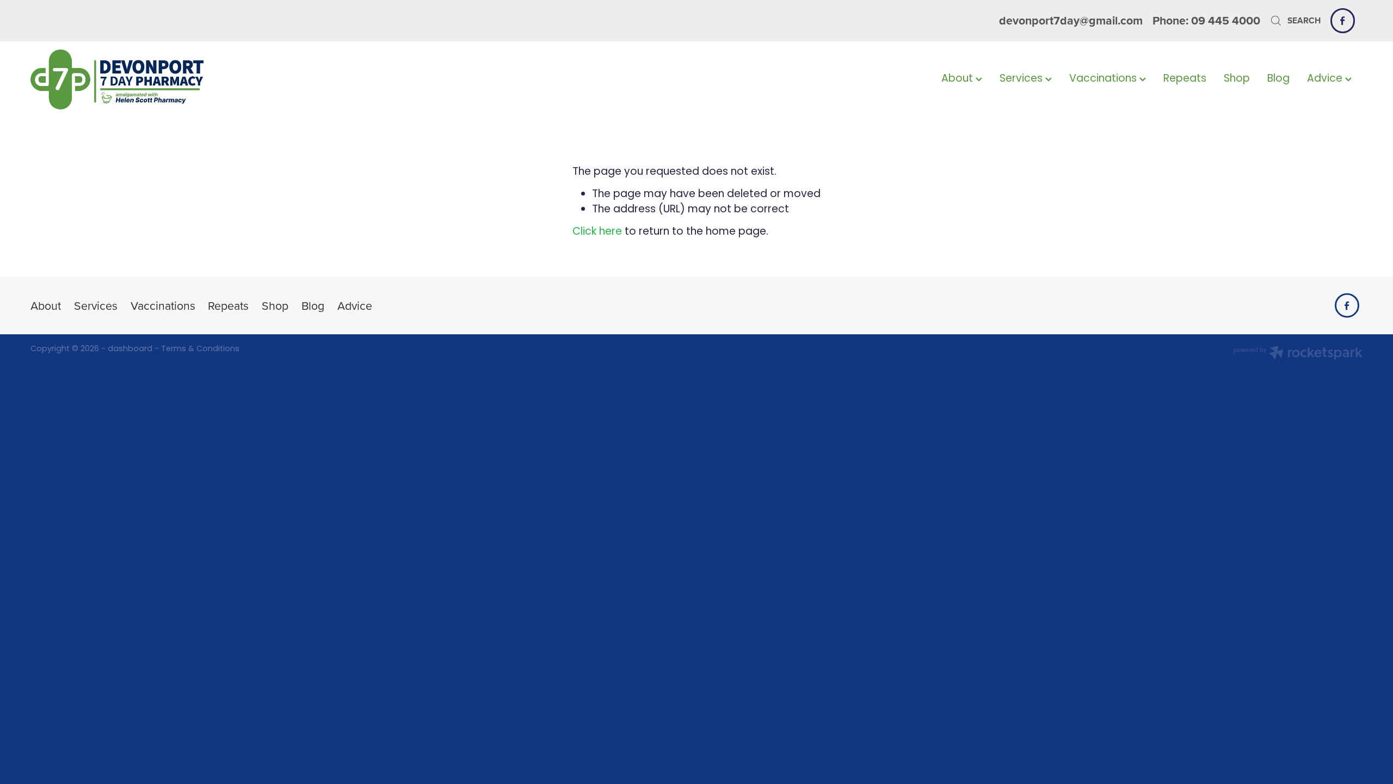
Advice (1326, 79)
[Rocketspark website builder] (1298, 354)
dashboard (130, 349)
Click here (597, 232)
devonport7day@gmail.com (1071, 20)
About (958, 79)
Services (1022, 79)
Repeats (1184, 79)
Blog (1278, 79)
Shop (1237, 79)
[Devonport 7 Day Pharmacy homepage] (163, 79)
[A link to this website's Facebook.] (1342, 20)
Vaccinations (1104, 79)
